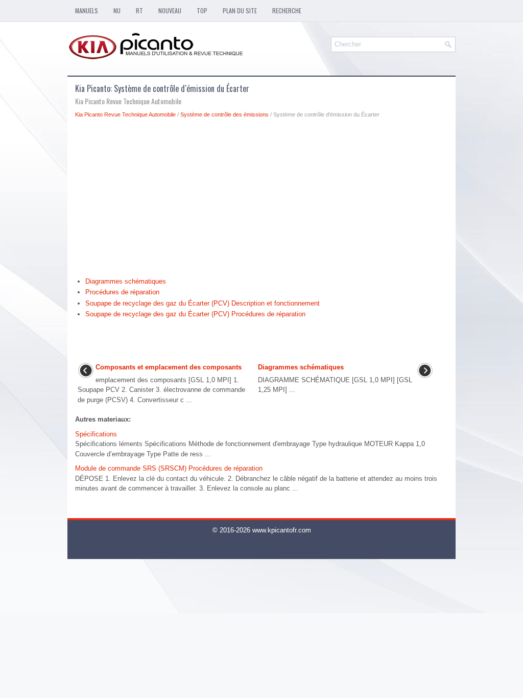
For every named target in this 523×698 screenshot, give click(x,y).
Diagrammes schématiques (125, 281)
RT (139, 10)
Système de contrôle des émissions (224, 114)
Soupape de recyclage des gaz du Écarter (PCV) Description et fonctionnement (202, 303)
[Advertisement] (261, 200)
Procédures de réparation (122, 292)
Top (202, 10)
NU (117, 10)
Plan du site (240, 10)
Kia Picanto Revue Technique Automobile (125, 114)
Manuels (86, 10)
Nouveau (169, 10)
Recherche (286, 10)
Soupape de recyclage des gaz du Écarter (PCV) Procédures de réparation (195, 314)
